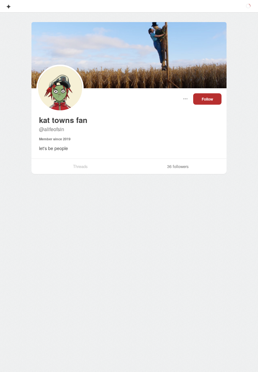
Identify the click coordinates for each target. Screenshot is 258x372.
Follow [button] (207, 99)
